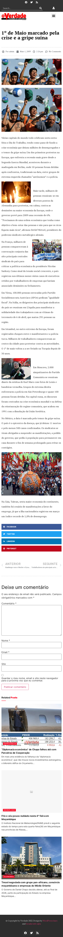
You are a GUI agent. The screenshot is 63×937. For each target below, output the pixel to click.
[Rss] (37, 2)
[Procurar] (40, 8)
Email (5, 652)
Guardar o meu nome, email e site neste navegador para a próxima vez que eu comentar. (29, 679)
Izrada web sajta (33, 923)
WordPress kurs (50, 920)
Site (3, 664)
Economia (9, 876)
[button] (53, 15)
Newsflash (9, 810)
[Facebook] (26, 2)
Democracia (10, 744)
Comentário (8, 603)
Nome (5, 640)
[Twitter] (31, 2)
